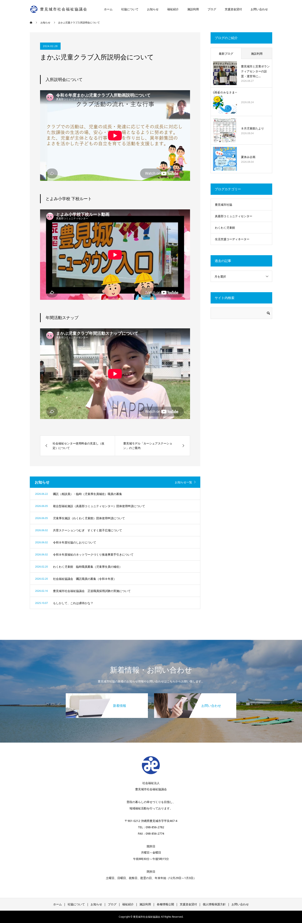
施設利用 (193, 9)
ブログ (211, 9)
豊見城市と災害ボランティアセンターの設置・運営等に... (255, 71)
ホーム (108, 9)
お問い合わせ (259, 9)
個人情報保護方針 (214, 904)
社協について (129, 9)
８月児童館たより (252, 128)
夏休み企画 (248, 157)
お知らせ (153, 9)
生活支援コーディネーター (232, 239)
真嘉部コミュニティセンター (233, 216)
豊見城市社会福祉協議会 (64, 9)
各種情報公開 (165, 904)
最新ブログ (226, 53)
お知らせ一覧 (183, 482)
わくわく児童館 (225, 228)
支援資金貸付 (233, 9)
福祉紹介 (173, 9)
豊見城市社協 (223, 205)
